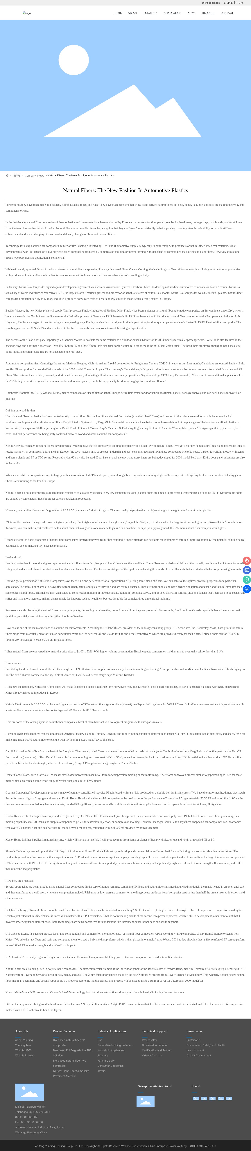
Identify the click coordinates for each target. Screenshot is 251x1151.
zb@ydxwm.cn (36, 1106)
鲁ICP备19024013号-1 (203, 1146)
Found (196, 1086)
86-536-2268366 (39, 1111)
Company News (34, 175)
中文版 (239, 2)
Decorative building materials (115, 1045)
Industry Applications (112, 1031)
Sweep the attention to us (155, 1086)
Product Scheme (64, 1031)
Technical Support (154, 1031)
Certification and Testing (156, 1050)
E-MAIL (228, 2)
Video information (152, 1055)
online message (211, 2)
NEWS (16, 175)
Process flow (149, 1040)
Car (100, 1040)
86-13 (19, 1116)
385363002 (30, 1116)
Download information (155, 1045)
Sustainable (194, 1031)
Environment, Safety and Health (206, 1045)
